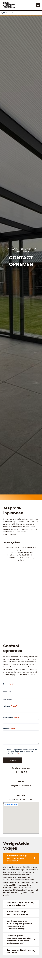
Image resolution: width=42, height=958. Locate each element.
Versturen (12, 760)
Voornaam (7, 692)
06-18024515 (7, 13)
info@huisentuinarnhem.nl (21, 786)
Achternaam (7, 700)
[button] (38, 5)
